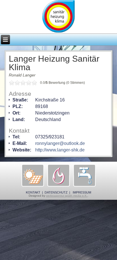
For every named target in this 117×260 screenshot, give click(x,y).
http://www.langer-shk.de (60, 149)
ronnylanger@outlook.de (60, 143)
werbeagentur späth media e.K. (66, 195)
